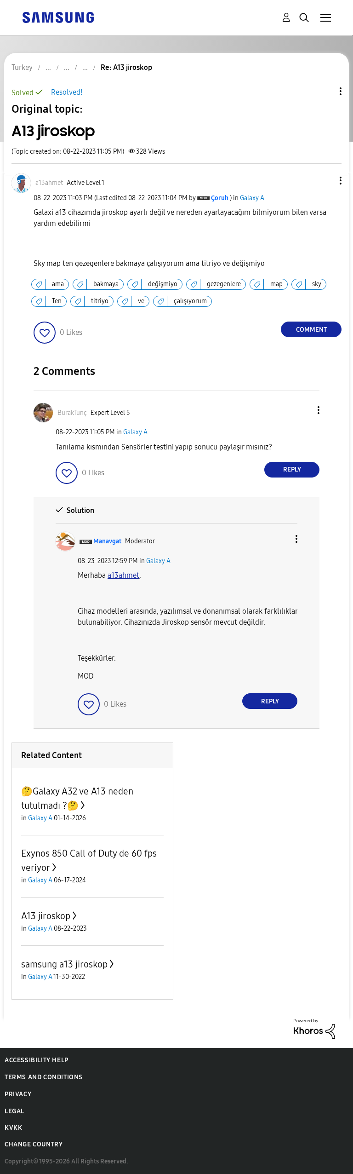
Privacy (18, 1094)
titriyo (99, 301)
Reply (292, 469)
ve (141, 301)
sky (316, 284)
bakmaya (106, 284)
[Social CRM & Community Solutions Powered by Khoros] (314, 1028)
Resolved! (67, 92)
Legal (14, 1111)
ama (58, 284)
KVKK (13, 1128)
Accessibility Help (36, 1060)
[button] (325, 180)
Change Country (34, 1144)
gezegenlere (224, 284)
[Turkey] (58, 16)
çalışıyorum (190, 301)
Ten (57, 301)
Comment (311, 330)
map (276, 284)
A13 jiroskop (45, 915)
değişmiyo (162, 284)
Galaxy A (252, 198)
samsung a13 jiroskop (64, 964)
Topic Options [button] (325, 91)
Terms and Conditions (44, 1077)
